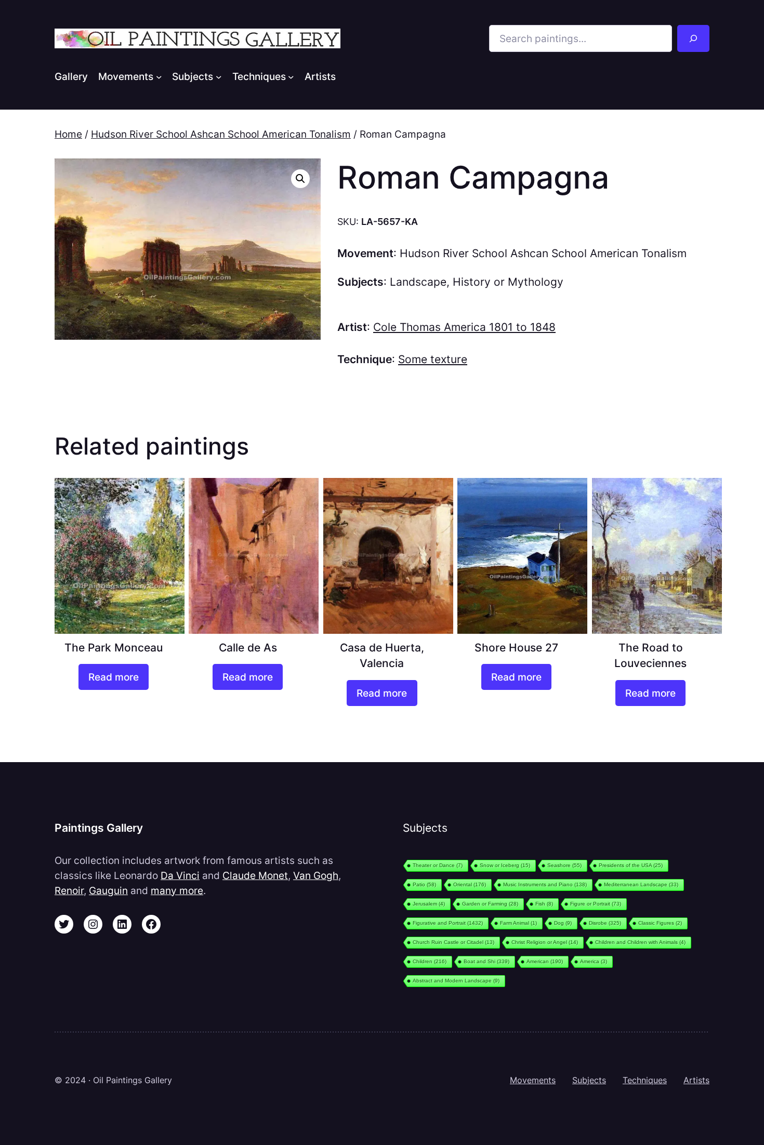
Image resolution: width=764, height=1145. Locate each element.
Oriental (469, 884)
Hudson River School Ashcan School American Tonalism (221, 134)
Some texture (432, 359)
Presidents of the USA (631, 865)
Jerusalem (429, 904)
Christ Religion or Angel (544, 942)
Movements (533, 1080)
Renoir (69, 890)
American (544, 961)
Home (68, 134)
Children (429, 961)
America (593, 961)
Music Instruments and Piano (545, 884)
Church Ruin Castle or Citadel (453, 942)
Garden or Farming (490, 904)
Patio (424, 884)
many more (177, 890)
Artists (696, 1080)
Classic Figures (660, 923)
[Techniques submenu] (291, 76)
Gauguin (108, 890)
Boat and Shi (486, 961)
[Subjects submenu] (219, 76)
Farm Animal (518, 923)
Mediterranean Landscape (641, 884)
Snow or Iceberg (505, 865)
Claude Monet (255, 875)
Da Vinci (180, 875)
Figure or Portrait (595, 904)
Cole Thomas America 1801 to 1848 (464, 327)
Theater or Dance (438, 865)
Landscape (418, 281)
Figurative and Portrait (448, 923)
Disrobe (605, 923)
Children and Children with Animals (640, 942)
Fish (544, 904)
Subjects (589, 1080)
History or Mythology (508, 281)
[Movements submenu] (159, 76)
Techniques (645, 1080)
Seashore (564, 865)
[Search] (693, 38)
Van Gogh (315, 875)
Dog (563, 923)
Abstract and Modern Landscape (456, 980)
